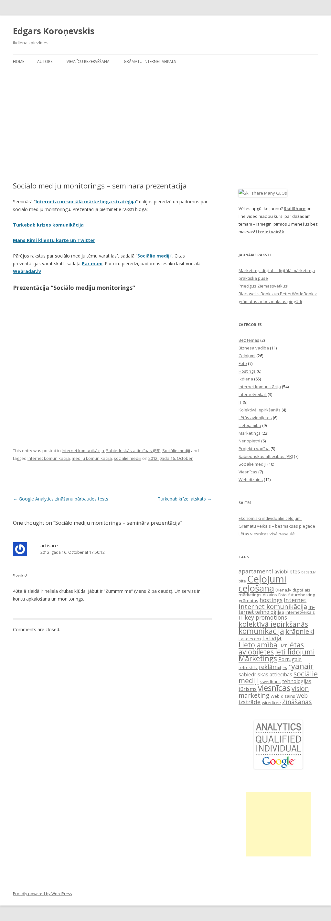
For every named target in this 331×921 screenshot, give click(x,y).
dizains (270, 595)
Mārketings (250, 433)
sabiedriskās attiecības (265, 674)
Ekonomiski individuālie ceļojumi (270, 518)
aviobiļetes (287, 571)
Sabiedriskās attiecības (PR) (133, 450)
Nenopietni (249, 441)
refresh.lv (248, 667)
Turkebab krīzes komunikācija (48, 225)
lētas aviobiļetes (271, 648)
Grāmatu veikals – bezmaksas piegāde (277, 526)
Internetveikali (253, 394)
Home (18, 61)
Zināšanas (297, 701)
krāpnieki (299, 631)
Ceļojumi (247, 356)
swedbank (270, 681)
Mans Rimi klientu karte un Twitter (54, 240)
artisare (49, 545)
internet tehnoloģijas (277, 609)
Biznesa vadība (254, 348)
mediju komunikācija (92, 458)
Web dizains (251, 479)
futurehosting (301, 595)
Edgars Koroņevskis (53, 31)
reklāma (270, 667)
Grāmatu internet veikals (150, 61)
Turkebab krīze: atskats (185, 499)
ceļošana (256, 588)
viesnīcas (274, 688)
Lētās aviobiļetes (255, 417)
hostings (271, 600)
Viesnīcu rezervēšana (88, 61)
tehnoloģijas (296, 681)
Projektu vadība (254, 448)
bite (242, 581)
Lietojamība (250, 425)
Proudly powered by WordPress (42, 893)
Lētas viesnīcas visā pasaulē (267, 534)
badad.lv (308, 572)
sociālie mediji (127, 458)
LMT (283, 646)
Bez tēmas (249, 340)
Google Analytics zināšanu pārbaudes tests (60, 499)
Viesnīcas (248, 472)
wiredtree (271, 702)
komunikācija (261, 631)
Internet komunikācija (83, 450)
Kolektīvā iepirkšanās (260, 410)
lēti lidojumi (295, 651)
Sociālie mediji (154, 256)
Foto (243, 363)
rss (285, 667)
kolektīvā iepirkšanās (273, 624)
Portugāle (290, 659)
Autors (44, 61)
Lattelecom (250, 639)
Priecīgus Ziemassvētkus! (263, 286)
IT (240, 402)
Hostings (247, 371)
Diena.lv (283, 590)
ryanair (301, 666)
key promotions (266, 617)
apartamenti (256, 571)
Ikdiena (246, 379)
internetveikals (300, 612)
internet (295, 600)
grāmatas (248, 600)
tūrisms (248, 689)
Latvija (272, 637)
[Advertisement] (165, 125)
